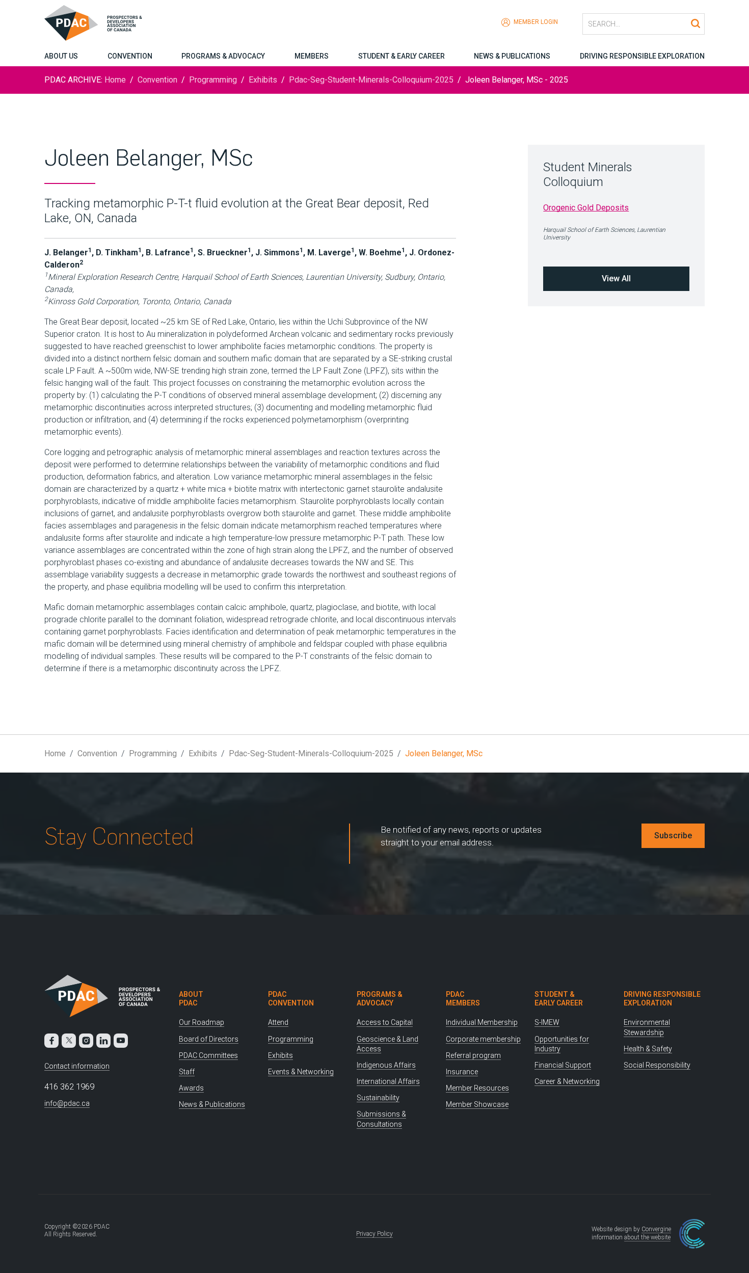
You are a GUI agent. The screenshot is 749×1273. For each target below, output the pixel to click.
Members (312, 56)
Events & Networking (301, 1072)
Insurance (462, 1072)
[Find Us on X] (69, 1040)
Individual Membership (482, 1022)
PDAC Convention (291, 998)
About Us (61, 56)
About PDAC (191, 998)
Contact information (77, 1066)
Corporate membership (483, 1039)
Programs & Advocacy (223, 56)
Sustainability (378, 1098)
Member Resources (477, 1088)
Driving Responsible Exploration (642, 56)
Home (115, 80)
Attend (278, 1022)
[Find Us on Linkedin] (103, 1040)
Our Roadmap (201, 1022)
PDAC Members (463, 998)
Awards (191, 1088)
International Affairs (388, 1081)
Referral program (473, 1055)
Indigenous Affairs (386, 1065)
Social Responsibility (657, 1065)
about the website (647, 1237)
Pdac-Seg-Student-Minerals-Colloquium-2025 (371, 80)
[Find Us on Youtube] (121, 1040)
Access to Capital (385, 1022)
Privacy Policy (374, 1233)
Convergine (656, 1229)
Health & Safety (648, 1049)
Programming (213, 80)
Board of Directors (208, 1039)
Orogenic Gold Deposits (586, 208)
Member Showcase (477, 1104)
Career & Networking (567, 1081)
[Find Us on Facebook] (51, 1040)
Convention (130, 56)
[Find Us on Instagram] (86, 1040)
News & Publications (512, 56)
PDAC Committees (208, 1055)
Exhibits (263, 80)
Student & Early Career (401, 56)
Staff (187, 1072)
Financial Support (562, 1065)
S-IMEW (546, 1022)
